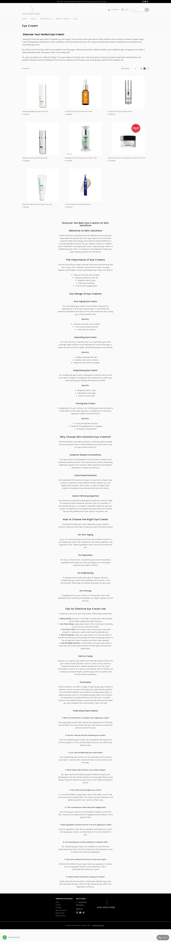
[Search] (147, 9)
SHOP (32, 19)
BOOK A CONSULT (63, 19)
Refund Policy (60, 913)
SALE (75, 19)
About (57, 902)
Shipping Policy (60, 915)
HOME (24, 19)
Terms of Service (61, 910)
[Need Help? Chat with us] (5, 937)
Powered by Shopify (98, 925)
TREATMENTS (45, 19)
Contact (58, 905)
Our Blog (58, 907)
